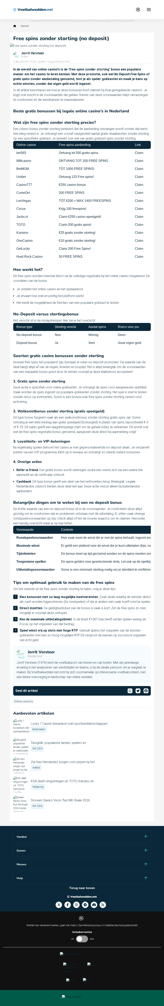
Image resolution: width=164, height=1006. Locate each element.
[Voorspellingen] (104, 905)
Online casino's (23, 701)
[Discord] (95, 905)
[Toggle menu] (149, 10)
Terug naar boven (82, 888)
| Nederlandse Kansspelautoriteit (121, 925)
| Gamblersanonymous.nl (90, 925)
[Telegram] (86, 905)
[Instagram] (77, 905)
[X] (60, 905)
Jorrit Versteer (32, 53)
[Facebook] (68, 905)
